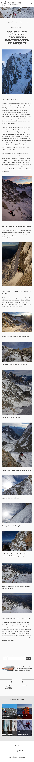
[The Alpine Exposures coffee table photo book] (17, 672)
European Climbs (19, 21)
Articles (12, 21)
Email (5, 658)
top (18, 745)
